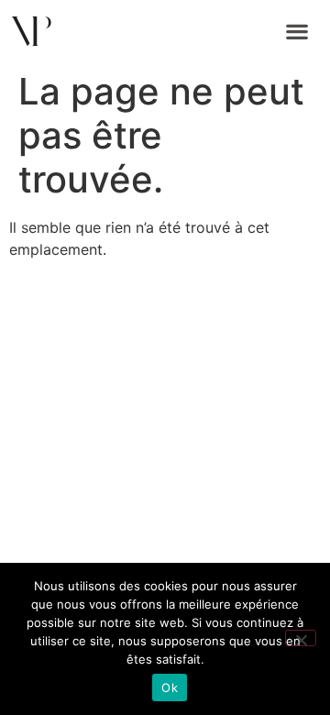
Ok (169, 687)
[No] (300, 638)
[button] (297, 32)
